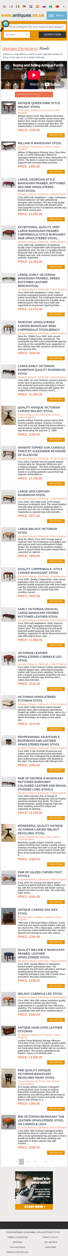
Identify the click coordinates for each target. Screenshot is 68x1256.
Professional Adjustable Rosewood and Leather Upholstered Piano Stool (39, 740)
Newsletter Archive (18, 1252)
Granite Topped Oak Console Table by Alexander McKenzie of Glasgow (42, 451)
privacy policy (50, 1237)
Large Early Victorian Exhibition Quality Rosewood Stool (41, 369)
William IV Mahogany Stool (40, 143)
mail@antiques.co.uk (48, 1232)
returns (17, 1242)
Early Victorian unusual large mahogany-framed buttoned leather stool (38, 612)
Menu (60, 15)
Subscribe (50, 1247)
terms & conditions (17, 1237)
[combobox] (17, 35)
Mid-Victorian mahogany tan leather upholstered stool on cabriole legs (41, 1120)
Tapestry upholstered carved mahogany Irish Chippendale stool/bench (39, 326)
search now (52, 34)
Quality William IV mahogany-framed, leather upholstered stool (41, 953)
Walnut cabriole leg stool (40, 993)
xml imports (50, 1242)
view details (56, 135)
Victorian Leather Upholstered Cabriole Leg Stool (40, 656)
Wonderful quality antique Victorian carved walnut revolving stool (40, 829)
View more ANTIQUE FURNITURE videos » (29, 94)
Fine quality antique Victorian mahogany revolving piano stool (36, 1074)
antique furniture (19, 48)
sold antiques (17, 1247)
